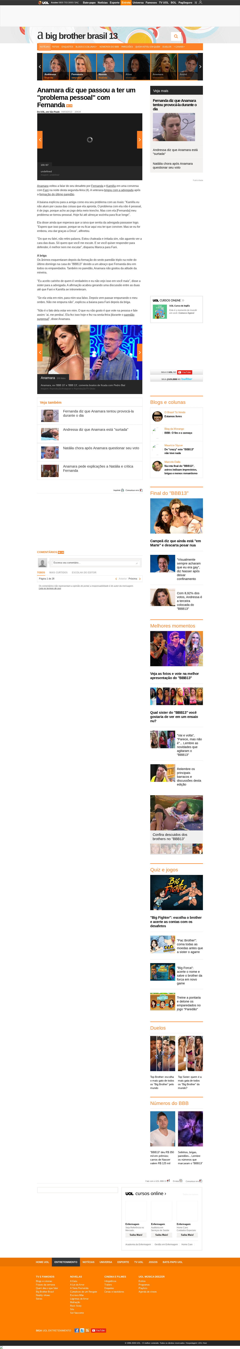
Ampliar (131, 117)
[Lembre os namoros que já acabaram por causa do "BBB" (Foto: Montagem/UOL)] (166, 853)
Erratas (176, 1181)
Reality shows (43, 1295)
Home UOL (42, 1262)
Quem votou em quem (147, 47)
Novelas (76, 1276)
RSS (87, 1330)
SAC (76, 2)
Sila (72, 1309)
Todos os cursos (190, 1194)
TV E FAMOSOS (45, 1276)
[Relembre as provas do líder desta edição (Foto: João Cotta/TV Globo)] (197, 853)
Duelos (167, 47)
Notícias (103, 2)
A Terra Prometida (79, 1288)
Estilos (142, 1281)
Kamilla (111, 185)
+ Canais (178, 47)
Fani (46, 190)
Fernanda (97, 185)
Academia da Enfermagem (138, 1244)
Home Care (187, 1244)
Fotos (55, 47)
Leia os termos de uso (50, 588)
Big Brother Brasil (45, 1291)
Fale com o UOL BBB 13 (155, 1181)
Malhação (75, 1302)
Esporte (114, 2)
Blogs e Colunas (86, 47)
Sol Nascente (77, 1313)
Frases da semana (45, 1284)
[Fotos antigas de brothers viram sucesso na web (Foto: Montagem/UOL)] (176, 853)
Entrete (126, 2)
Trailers (108, 1284)
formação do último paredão (56, 194)
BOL (173, 2)
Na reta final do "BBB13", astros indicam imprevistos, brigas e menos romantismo (180, 469)
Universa (138, 2)
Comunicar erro (132, 490)
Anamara (42, 185)
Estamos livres (173, 416)
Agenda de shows (148, 1291)
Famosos (151, 2)
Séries (39, 1298)
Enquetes (67, 47)
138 (70, 106)
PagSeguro (185, 2)
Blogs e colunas (44, 1281)
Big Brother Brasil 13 (81, 36)
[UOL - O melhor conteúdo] (42, 4)
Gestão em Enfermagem (166, 1244)
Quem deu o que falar (47, 1288)
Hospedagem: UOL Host (196, 1343)
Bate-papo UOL (173, 1262)
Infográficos (110, 1281)
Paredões (127, 47)
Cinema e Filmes (115, 1276)
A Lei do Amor (77, 1284)
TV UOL (164, 2)
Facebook (77, 1330)
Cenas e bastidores (114, 1291)
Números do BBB (109, 47)
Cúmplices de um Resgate (83, 1291)
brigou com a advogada (119, 190)
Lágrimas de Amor (79, 1298)
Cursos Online (170, 300)
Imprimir (116, 490)
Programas (144, 1284)
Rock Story (76, 1305)
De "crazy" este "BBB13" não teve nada (179, 451)
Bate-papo (89, 2)
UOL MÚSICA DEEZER (152, 1276)
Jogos (153, 1262)
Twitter (82, 1330)
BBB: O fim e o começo (178, 432)
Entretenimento (65, 1262)
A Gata (73, 1281)
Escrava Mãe (77, 1295)
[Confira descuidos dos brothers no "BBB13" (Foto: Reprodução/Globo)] (187, 853)
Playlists (143, 1288)
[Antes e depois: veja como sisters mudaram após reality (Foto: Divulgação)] (155, 853)
